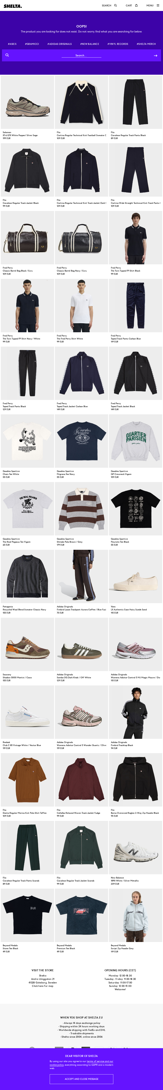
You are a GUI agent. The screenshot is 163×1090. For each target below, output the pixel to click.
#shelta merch (146, 44)
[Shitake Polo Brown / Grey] (81, 508)
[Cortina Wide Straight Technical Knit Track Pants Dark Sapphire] (135, 170)
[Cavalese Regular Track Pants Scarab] (27, 847)
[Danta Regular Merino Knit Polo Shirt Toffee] (27, 780)
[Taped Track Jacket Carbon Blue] (81, 373)
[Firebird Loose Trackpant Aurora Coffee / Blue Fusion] (81, 576)
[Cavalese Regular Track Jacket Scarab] (81, 847)
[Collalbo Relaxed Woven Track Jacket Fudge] (81, 780)
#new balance (89, 44)
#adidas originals (60, 44)
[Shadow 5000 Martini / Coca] (27, 644)
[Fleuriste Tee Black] (135, 508)
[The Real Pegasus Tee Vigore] (27, 508)
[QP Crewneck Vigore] (135, 441)
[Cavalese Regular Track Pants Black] (135, 102)
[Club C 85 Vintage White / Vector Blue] (27, 712)
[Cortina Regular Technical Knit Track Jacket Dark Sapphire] (81, 170)
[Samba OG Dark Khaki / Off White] (81, 644)
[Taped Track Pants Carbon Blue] (135, 305)
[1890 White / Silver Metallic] (135, 847)
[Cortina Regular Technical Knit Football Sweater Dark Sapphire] (81, 102)
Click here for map (42, 986)
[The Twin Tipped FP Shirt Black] (135, 237)
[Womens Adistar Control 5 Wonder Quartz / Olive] (81, 712)
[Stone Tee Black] (27, 915)
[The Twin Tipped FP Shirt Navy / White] (27, 305)
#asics (12, 44)
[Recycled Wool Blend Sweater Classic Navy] (27, 576)
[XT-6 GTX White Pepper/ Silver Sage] (27, 102)
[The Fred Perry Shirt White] (81, 305)
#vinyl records (118, 44)
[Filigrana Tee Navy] (81, 441)
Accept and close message (81, 1079)
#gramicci (32, 44)
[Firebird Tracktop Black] (135, 712)
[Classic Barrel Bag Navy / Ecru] (81, 237)
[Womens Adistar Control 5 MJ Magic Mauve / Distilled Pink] (135, 644)
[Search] (155, 55)
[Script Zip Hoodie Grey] (135, 915)
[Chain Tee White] (27, 441)
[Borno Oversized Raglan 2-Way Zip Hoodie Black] (135, 780)
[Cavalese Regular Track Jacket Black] (27, 170)
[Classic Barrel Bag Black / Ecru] (27, 237)
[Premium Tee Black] (81, 915)
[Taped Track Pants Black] (27, 373)
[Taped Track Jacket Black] (135, 373)
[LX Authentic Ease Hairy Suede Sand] (135, 576)
